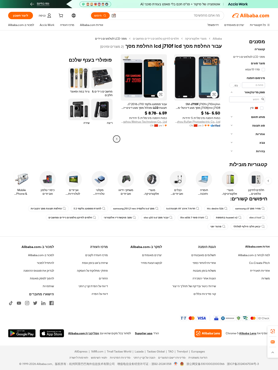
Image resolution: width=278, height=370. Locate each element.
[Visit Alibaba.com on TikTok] (10, 303)
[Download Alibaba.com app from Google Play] (22, 333)
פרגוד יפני (215, 226)
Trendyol (182, 351)
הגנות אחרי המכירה (204, 278)
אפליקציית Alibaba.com (83, 333)
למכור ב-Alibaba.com (41, 255)
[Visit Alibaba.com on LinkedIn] (43, 303)
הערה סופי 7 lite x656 (192, 217)
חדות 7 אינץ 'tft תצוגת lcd (180, 208)
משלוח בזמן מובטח (204, 270)
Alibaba (217, 38)
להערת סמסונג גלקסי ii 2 (87, 208)
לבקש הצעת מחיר (151, 262)
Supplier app (143, 333)
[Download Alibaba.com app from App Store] (52, 333)
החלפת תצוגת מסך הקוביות (46, 208)
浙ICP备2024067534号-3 (243, 364)
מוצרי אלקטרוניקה (196, 38)
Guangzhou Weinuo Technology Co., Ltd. (144, 121)
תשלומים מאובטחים (203, 255)
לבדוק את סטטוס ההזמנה (38, 270)
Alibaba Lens (247, 333)
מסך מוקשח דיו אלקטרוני (118, 217)
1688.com (97, 351)
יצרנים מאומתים (152, 255)
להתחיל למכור (45, 262)
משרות (266, 278)
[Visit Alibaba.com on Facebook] (51, 303)
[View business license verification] (176, 364)
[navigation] (247, 96)
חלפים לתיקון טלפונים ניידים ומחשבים (156, 38)
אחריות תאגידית (260, 270)
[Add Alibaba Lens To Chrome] (208, 333)
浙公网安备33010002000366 (205, 364)
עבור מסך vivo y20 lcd (156, 217)
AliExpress (81, 351)
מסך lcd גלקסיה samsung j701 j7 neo (133, 208)
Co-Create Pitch (259, 262)
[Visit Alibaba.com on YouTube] (18, 303)
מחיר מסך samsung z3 (248, 208)
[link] (272, 331)
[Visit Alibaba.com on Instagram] (27, 303)
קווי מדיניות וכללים (205, 294)
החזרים (103, 278)
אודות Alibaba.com (257, 246)
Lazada (139, 351)
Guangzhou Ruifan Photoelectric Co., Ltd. (197, 121)
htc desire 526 (215, 208)
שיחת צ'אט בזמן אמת (95, 262)
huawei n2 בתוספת (227, 217)
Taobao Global (156, 351)
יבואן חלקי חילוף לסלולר (247, 226)
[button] (113, 15)
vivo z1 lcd (255, 217)
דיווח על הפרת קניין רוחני (93, 286)
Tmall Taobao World (119, 351)
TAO (170, 351)
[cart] (60, 16)
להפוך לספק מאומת (42, 278)
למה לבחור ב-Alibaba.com (254, 255)
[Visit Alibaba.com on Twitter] (35, 303)
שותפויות (48, 286)
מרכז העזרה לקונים (96, 255)
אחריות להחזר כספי (204, 262)
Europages (198, 351)
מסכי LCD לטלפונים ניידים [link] (111, 38)
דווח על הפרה (100, 294)
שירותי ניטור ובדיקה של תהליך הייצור (194, 286)
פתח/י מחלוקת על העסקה (92, 270)
